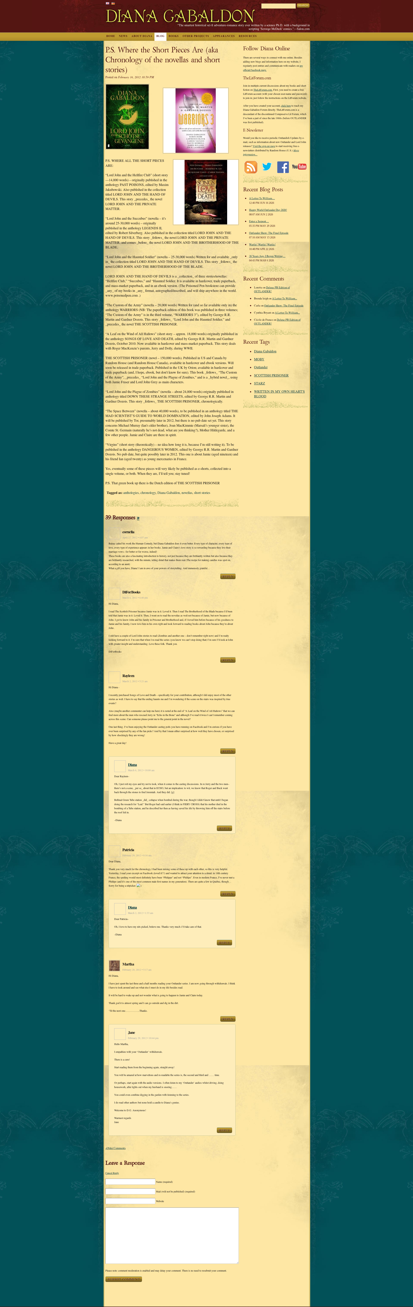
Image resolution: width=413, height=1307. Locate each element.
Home (110, 36)
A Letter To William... (284, 298)
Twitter (266, 167)
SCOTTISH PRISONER (271, 375)
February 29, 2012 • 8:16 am (136, 855)
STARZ (259, 383)
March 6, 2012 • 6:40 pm (135, 597)
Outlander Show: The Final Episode (268, 233)
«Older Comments (115, 1148)
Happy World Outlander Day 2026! (268, 210)
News (123, 36)
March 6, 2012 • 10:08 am (141, 770)
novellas (187, 492)
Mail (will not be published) (175, 1191)
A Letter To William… (262, 198)
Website (160, 1201)
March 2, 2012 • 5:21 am (135, 681)
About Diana (142, 36)
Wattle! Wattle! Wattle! (262, 244)
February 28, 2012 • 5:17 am (136, 969)
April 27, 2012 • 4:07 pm (135, 537)
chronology (148, 492)
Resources (248, 36)
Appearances (224, 36)
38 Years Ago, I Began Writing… (267, 256)
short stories (202, 492)
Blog (160, 36)
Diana (132, 764)
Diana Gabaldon (168, 492)
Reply (227, 576)
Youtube (299, 167)
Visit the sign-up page (264, 146)
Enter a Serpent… (259, 221)
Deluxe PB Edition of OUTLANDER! (272, 289)
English (107, 3)
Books (174, 36)
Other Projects (196, 36)
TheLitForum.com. (263, 89)
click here (286, 105)
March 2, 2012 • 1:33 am (140, 913)
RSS (250, 167)
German (113, 3)
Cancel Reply (112, 1173)
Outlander (261, 367)
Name (164, 1181)
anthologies (131, 492)
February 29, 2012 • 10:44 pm (143, 1038)
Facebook (283, 167)
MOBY (259, 359)
